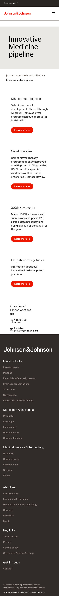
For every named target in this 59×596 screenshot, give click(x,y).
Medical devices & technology (20, 504)
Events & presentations (16, 383)
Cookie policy (10, 547)
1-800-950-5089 (21, 321)
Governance (10, 394)
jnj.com (9, 75)
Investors (8, 515)
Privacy (7, 542)
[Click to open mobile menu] (53, 13)
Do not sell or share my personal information (21, 584)
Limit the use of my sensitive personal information (24, 587)
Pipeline (39, 75)
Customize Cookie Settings (18, 553)
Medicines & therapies (15, 498)
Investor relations (24, 75)
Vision (6, 475)
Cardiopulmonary (12, 438)
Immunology (10, 426)
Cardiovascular (11, 459)
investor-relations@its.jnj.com (24, 329)
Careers (7, 510)
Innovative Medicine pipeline (19, 79)
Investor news (11, 367)
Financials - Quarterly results (19, 378)
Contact (7, 568)
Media (6, 521)
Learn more (20, 130)
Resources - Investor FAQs (18, 400)
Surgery (7, 470)
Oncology (8, 421)
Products (8, 415)
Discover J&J (9, 3)
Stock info (9, 389)
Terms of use (10, 536)
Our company (10, 493)
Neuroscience (11, 432)
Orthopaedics (11, 464)
